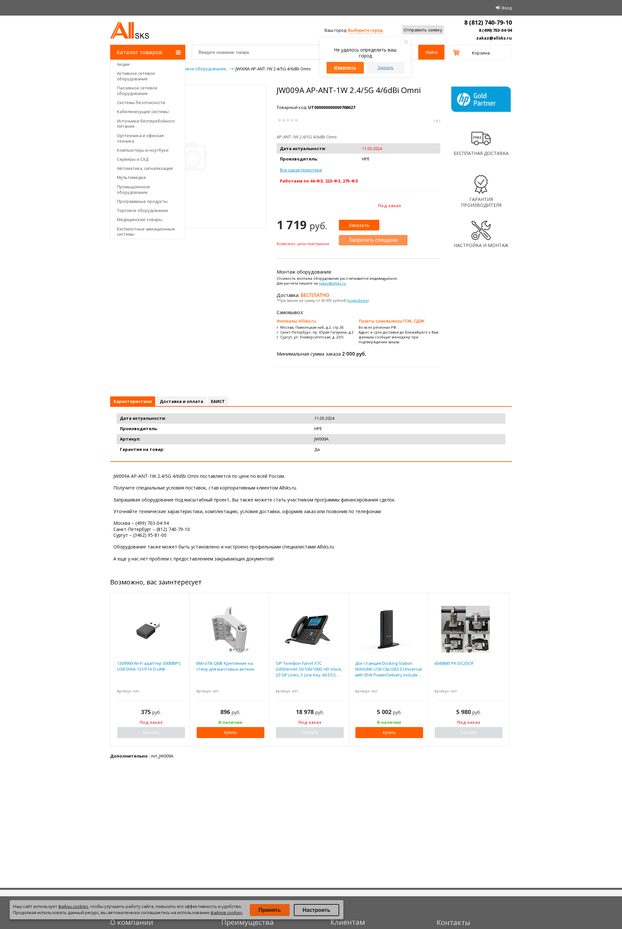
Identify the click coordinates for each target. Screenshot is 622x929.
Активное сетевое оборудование (136, 76)
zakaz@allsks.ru (494, 38)
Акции (123, 64)
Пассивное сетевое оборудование (137, 90)
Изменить (345, 67)
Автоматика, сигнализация (145, 168)
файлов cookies (226, 912)
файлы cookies (73, 906)
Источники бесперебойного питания (146, 123)
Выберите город (365, 30)
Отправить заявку (423, 30)
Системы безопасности (141, 102)
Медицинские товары (139, 219)
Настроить (316, 910)
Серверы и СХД (132, 159)
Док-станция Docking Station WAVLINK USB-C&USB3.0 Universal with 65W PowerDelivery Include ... (388, 669)
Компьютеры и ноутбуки (142, 150)
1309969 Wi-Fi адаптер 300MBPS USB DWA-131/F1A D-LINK (149, 666)
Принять (270, 910)
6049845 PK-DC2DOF (454, 663)
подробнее (358, 300)
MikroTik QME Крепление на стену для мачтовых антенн (225, 666)
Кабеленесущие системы (143, 111)
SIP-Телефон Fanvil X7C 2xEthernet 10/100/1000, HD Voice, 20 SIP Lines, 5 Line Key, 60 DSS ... (309, 669)
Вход (507, 8)
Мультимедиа (131, 177)
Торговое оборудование (142, 210)
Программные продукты (142, 201)
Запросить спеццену (373, 240)
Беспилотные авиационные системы (146, 231)
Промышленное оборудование (133, 189)
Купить (230, 732)
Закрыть (385, 67)
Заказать (359, 225)
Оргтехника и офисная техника (140, 138)
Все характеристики (301, 170)
